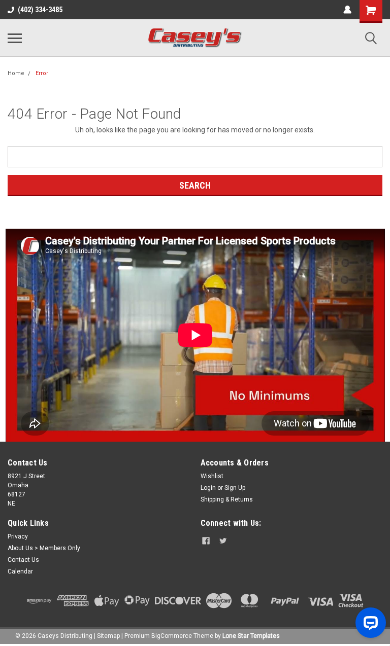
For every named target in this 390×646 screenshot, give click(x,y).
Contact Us (23, 559)
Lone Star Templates (251, 635)
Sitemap (108, 635)
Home (16, 73)
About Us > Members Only (44, 548)
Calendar (20, 571)
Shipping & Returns (227, 499)
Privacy (18, 536)
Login (208, 487)
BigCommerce (171, 635)
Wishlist (212, 476)
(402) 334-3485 (40, 10)
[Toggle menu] (15, 38)
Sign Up (234, 487)
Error (42, 73)
